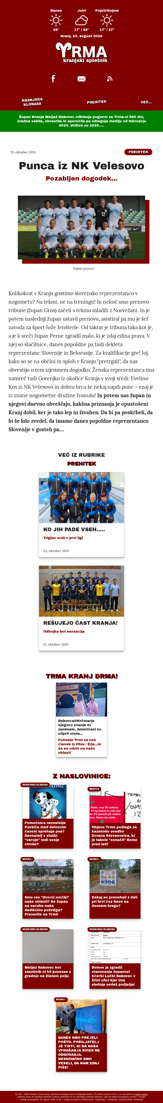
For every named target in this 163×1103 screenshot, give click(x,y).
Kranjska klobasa (32, 102)
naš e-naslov (141, 1094)
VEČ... (146, 102)
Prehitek (97, 102)
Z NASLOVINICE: (81, 776)
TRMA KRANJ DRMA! (82, 676)
